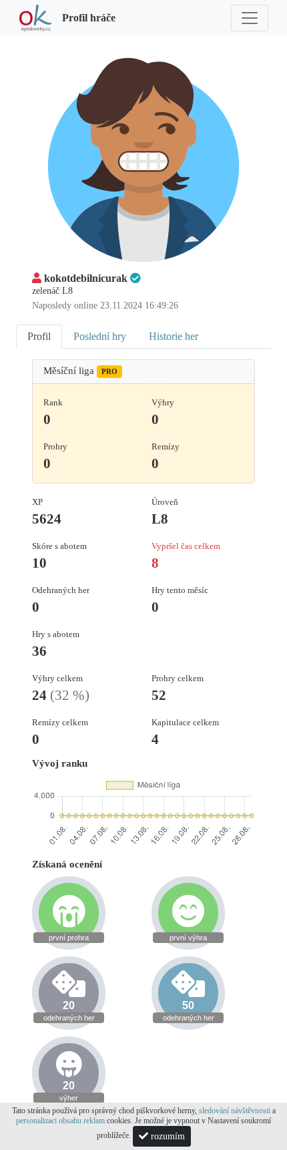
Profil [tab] (39, 336)
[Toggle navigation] (249, 18)
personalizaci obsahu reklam (60, 1120)
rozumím (166, 1136)
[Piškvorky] (35, 18)
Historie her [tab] (173, 336)
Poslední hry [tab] (99, 336)
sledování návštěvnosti (234, 1110)
